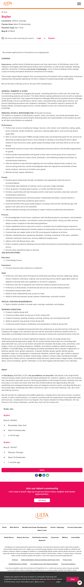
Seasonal (42, 540)
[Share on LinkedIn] (44, 475)
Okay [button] (73, 579)
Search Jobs (42, 530)
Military (65, 537)
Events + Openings (57, 527)
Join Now (42, 500)
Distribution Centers (40, 537)
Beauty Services (23, 537)
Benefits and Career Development (34, 527)
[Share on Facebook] (36, 475)
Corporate (55, 537)
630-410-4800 (66, 570)
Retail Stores (9, 537)
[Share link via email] (47, 475)
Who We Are (14, 527)
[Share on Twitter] (40, 475)
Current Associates (74, 527)
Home (4, 527)
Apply (42, 470)
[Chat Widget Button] (79, 582)
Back (5, 12)
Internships (75, 537)
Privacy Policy (50, 582)
